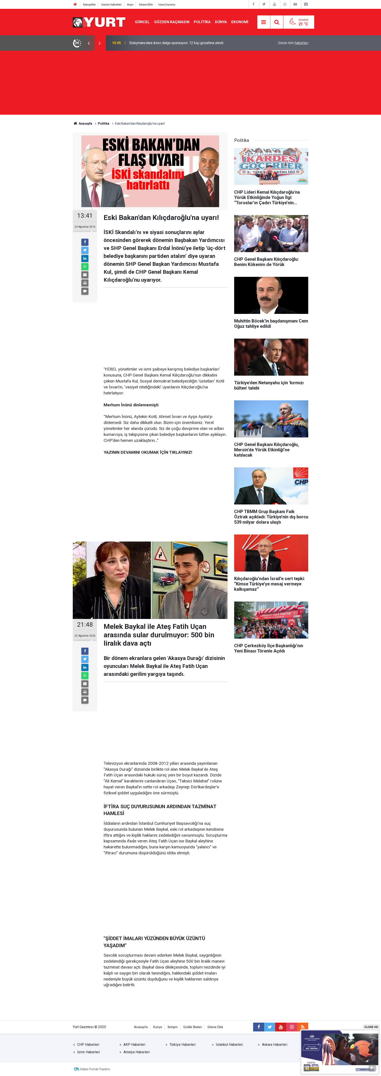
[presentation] (88, 43)
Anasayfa (141, 1027)
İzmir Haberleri (88, 1052)
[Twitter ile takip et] (269, 1027)
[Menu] (264, 22)
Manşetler (89, 4)
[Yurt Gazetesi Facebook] (253, 4)
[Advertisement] (190, 84)
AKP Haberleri (134, 1044)
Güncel (142, 22)
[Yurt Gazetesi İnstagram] (284, 4)
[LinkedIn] (84, 258)
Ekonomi (239, 22)
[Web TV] (295, 4)
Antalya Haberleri (136, 1052)
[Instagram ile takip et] (291, 1027)
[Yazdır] (84, 283)
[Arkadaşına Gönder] (84, 274)
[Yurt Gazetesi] (99, 22)
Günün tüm (293, 43)
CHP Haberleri (88, 1044)
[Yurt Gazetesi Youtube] (274, 4)
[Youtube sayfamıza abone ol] (280, 1027)
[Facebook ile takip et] (258, 1027)
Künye (157, 1027)
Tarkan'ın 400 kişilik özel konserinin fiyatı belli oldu (168, 43)
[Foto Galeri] (305, 4)
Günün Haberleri (111, 4)
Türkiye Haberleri (183, 1044)
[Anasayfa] (75, 4)
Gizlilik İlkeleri (192, 1027)
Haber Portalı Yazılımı (95, 1069)
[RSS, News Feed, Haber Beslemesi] (302, 1027)
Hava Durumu (166, 4)
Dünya (221, 22)
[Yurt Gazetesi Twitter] (263, 4)
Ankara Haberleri (274, 1044)
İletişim (173, 1027)
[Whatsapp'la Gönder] (84, 266)
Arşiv (130, 4)
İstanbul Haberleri (229, 1044)
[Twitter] (84, 250)
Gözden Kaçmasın (171, 22)
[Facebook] (84, 242)
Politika (202, 22)
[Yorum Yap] (84, 291)
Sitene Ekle (146, 4)
